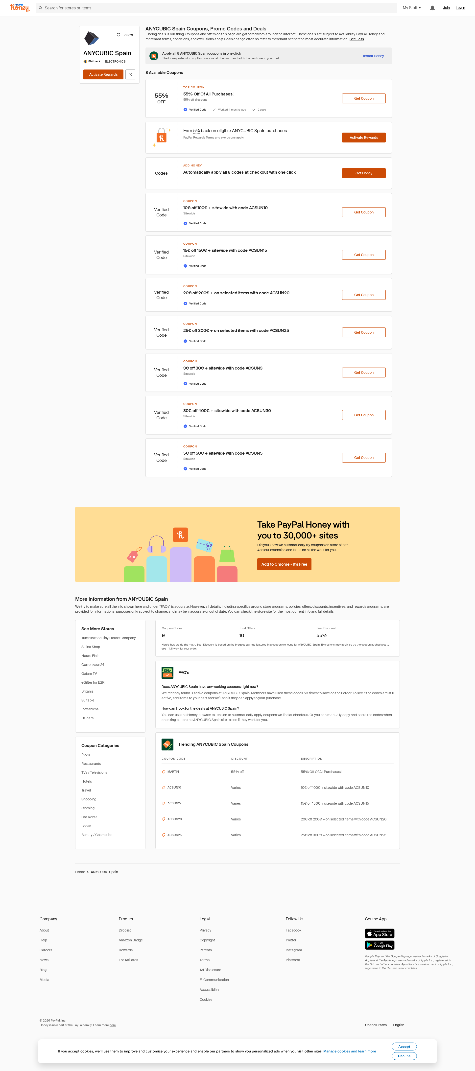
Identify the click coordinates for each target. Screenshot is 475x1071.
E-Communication (214, 980)
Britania (87, 691)
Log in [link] (460, 7)
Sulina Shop (90, 647)
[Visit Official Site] (130, 74)
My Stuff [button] (410, 7)
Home (80, 872)
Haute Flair (90, 655)
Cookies (206, 999)
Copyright (207, 940)
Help (43, 940)
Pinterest (293, 960)
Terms (205, 960)
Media (44, 980)
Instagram (294, 950)
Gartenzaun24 (92, 664)
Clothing (88, 808)
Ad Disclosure (210, 970)
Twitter (291, 940)
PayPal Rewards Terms (198, 138)
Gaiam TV (89, 673)
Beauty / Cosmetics (96, 835)
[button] (384, 1025)
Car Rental (89, 817)
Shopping (88, 799)
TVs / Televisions (94, 772)
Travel (86, 790)
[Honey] (20, 8)
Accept (404, 1046)
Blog (43, 970)
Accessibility (209, 989)
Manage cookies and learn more (349, 1051)
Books (86, 826)
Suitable (87, 700)
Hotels (86, 781)
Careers (46, 950)
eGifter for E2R (93, 682)
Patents (206, 950)
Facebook (293, 930)
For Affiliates (128, 960)
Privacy (205, 930)
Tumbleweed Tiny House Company (108, 638)
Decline (404, 1056)
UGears (87, 718)
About (44, 930)
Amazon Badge (131, 940)
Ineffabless (89, 709)
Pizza (85, 754)
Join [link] (446, 7)
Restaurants (91, 763)
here (113, 1025)
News (44, 960)
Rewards (126, 950)
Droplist (125, 930)
